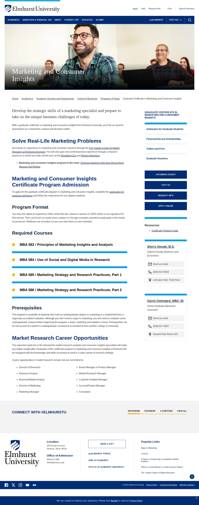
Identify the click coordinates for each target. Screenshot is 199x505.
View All (182, 411)
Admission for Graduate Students (164, 129)
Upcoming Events (166, 174)
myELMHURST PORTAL (99, 454)
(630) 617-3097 (161, 326)
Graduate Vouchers (157, 158)
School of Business (87, 98)
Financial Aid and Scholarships (163, 139)
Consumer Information (168, 485)
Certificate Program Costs (165, 230)
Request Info (154, 8)
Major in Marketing (149, 448)
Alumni (99, 20)
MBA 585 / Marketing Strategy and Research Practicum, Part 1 (71, 275)
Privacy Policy (151, 485)
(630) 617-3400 (53, 459)
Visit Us (165, 185)
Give (170, 8)
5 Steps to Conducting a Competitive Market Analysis (160, 460)
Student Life (71, 20)
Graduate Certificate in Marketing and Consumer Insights (162, 115)
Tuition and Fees (155, 149)
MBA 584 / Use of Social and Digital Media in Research (65, 260)
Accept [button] (114, 500)
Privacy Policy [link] (136, 500)
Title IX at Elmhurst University (106, 467)
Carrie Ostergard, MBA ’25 (165, 300)
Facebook (150, 411)
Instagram (134, 411)
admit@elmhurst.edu (55, 462)
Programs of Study (110, 98)
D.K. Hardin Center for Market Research (158, 473)
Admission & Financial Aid (37, 20)
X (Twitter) (166, 411)
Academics (14, 20)
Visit (143, 8)
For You (174, 20)
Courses (144, 454)
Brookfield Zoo (68, 155)
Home (15, 98)
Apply (135, 8)
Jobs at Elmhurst (98, 460)
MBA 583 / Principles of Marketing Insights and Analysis (66, 245)
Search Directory (186, 8)
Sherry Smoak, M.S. (161, 246)
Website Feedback (187, 485)
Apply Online (165, 206)
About (57, 20)
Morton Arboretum (90, 155)
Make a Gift (107, 444)
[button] (197, 498)
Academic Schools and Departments (55, 98)
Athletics (87, 20)
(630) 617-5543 (161, 272)
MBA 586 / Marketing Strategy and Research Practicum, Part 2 (71, 290)
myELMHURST (156, 20)
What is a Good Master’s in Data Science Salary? (162, 467)
